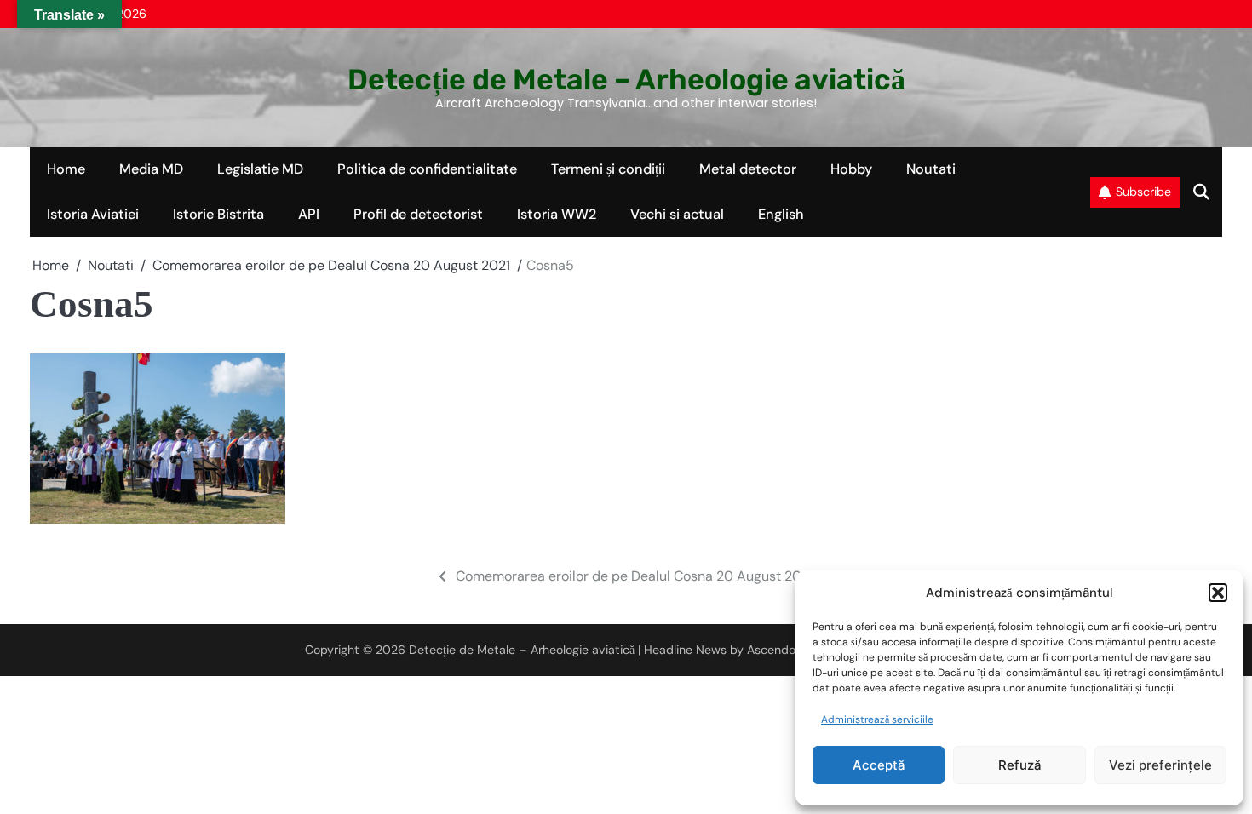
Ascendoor (777, 649)
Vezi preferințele (1160, 765)
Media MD (151, 169)
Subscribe (1143, 191)
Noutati (931, 169)
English (781, 214)
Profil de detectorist (418, 214)
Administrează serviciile (877, 719)
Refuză (1020, 765)
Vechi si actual (677, 214)
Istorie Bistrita (218, 214)
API (308, 214)
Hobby (851, 169)
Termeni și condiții (608, 169)
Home (66, 169)
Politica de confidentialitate (427, 169)
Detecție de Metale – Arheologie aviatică (626, 79)
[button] (1217, 592)
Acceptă (879, 765)
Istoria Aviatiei (93, 214)
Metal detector (747, 169)
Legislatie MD (260, 169)
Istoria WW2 (556, 214)
